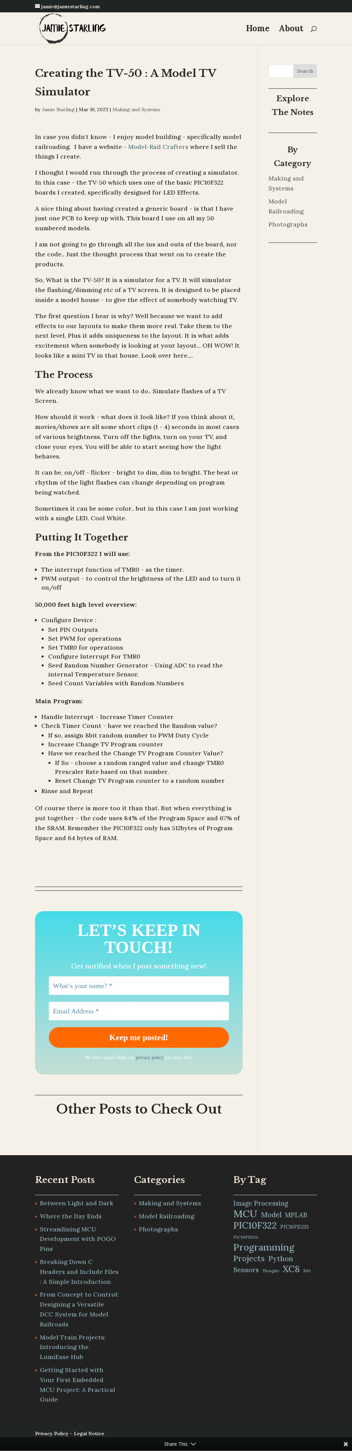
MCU (245, 1214)
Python (280, 1258)
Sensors (246, 1270)
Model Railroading (166, 1216)
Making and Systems (136, 109)
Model (271, 1214)
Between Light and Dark (76, 1203)
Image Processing (260, 1203)
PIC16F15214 (245, 1237)
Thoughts (270, 1270)
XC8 (291, 1269)
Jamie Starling (58, 109)
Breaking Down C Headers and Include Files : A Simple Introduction (79, 1272)
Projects (249, 1258)
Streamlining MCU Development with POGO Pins (78, 1239)
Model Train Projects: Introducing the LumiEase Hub (73, 1347)
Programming (263, 1247)
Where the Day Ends (71, 1216)
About (291, 30)
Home (258, 30)
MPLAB (296, 1215)
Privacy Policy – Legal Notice (69, 1433)
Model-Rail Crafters (158, 147)
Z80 (307, 1270)
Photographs (288, 224)
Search (305, 71)
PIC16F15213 (294, 1226)
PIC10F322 (255, 1225)
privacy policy (150, 1057)
